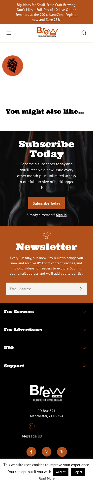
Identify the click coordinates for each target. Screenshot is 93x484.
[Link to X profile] (62, 455)
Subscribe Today (46, 203)
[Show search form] (84, 33)
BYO (9, 347)
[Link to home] (46, 33)
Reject (78, 472)
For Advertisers (23, 329)
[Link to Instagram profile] (47, 455)
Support (14, 365)
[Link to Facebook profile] (31, 455)
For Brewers (19, 311)
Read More (47, 478)
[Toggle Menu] (9, 33)
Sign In (61, 215)
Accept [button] (60, 472)
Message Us (32, 436)
